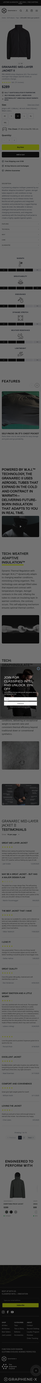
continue (20, 703)
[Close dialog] (38, 668)
